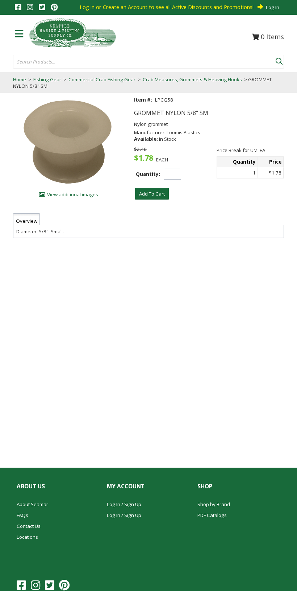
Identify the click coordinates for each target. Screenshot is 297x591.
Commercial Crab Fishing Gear (102, 79)
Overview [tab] (26, 221)
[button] (279, 59)
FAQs (22, 515)
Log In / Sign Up (124, 504)
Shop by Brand (213, 504)
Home (19, 79)
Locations (27, 537)
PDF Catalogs (212, 515)
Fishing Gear (47, 79)
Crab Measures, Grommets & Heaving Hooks (192, 79)
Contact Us (29, 526)
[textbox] (140, 62)
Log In (272, 7)
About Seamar (32, 504)
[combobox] (144, 62)
